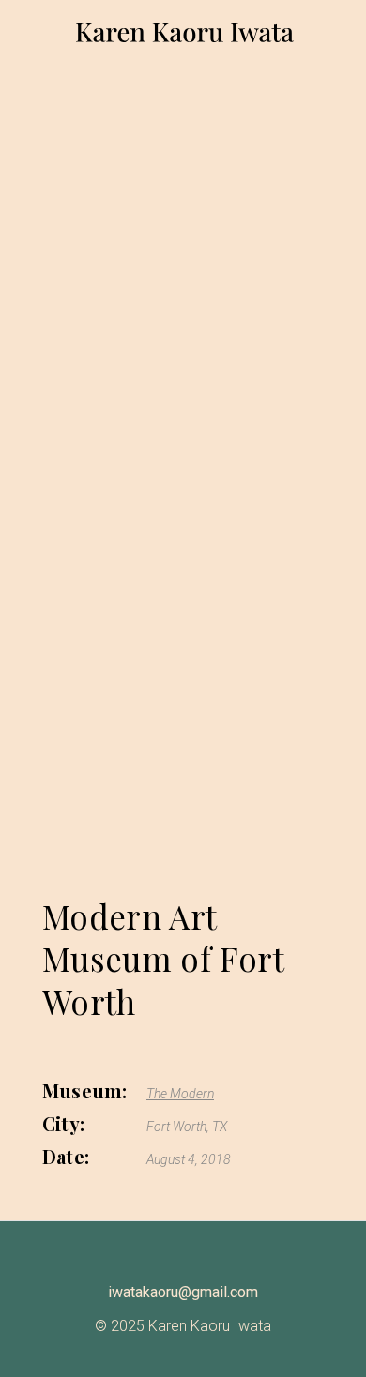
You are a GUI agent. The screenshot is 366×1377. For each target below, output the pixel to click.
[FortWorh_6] (183, 840)
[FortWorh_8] (183, 664)
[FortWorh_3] (183, 708)
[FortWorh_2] (183, 402)
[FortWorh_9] (183, 489)
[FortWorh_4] (183, 533)
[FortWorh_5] (183, 621)
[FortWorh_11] (183, 446)
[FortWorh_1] (183, 752)
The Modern (180, 1093)
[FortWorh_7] (183, 796)
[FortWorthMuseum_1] (183, 265)
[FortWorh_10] (183, 577)
